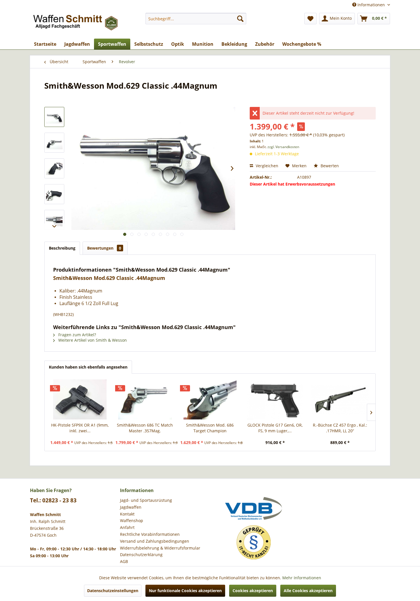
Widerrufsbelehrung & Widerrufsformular (160, 548)
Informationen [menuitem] (371, 4)
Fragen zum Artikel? (76, 334)
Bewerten (329, 165)
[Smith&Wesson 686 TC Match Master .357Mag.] (145, 399)
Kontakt (127, 514)
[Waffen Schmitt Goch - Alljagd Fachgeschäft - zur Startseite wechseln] (76, 24)
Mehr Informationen (301, 577)
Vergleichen (266, 165)
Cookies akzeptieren (253, 590)
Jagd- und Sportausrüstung (146, 500)
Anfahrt (127, 527)
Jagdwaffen (130, 507)
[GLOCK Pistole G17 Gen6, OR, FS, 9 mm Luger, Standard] (275, 399)
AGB (124, 561)
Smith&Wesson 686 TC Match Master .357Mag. (145, 427)
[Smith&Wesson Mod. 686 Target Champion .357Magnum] (210, 399)
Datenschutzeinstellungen (112, 590)
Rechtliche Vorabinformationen (150, 534)
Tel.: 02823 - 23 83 (53, 500)
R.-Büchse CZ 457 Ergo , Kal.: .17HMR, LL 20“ (340, 427)
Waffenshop (131, 520)
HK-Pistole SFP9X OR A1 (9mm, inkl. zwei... (80, 427)
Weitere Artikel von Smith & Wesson (92, 340)
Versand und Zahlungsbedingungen (154, 541)
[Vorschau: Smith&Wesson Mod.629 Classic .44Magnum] (54, 117)
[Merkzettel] (310, 18)
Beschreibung (62, 248)
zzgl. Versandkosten (283, 146)
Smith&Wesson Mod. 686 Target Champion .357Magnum (210, 428)
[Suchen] (240, 18)
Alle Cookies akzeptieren (308, 590)
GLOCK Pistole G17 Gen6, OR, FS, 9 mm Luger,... (275, 427)
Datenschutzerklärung (141, 554)
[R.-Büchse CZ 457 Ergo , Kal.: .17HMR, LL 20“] (340, 399)
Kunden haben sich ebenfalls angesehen (88, 367)
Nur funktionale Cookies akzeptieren (185, 590)
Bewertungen (104, 248)
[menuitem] (195, 18)
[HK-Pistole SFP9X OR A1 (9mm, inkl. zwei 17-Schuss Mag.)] (80, 399)
